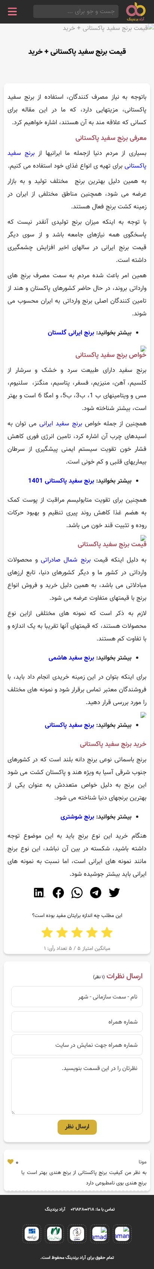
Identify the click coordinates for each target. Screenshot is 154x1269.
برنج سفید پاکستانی (69, 725)
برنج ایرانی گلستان (71, 333)
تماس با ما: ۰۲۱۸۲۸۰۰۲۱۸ (93, 1209)
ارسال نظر (77, 1127)
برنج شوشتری (77, 817)
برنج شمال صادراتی (65, 560)
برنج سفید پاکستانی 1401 (61, 481)
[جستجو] (35, 11)
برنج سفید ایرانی (60, 424)
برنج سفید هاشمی (71, 658)
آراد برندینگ (55, 1209)
